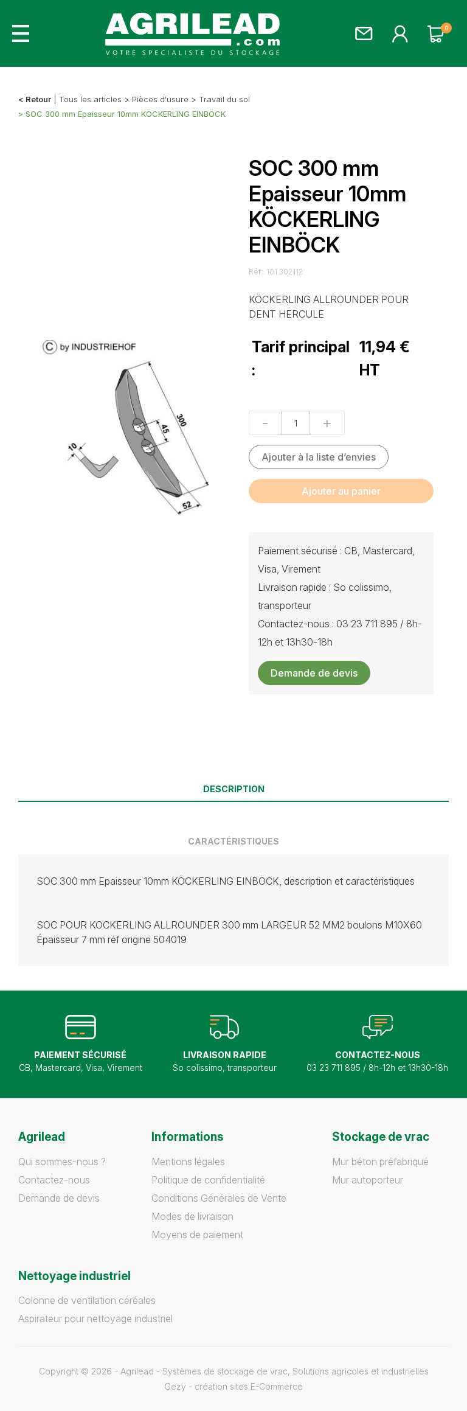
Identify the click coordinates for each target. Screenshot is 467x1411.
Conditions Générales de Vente (218, 1198)
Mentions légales (188, 1161)
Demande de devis (314, 673)
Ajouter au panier (341, 491)
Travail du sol (224, 99)
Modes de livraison (192, 1216)
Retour (38, 99)
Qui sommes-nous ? (62, 1161)
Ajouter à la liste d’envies (318, 457)
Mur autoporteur (367, 1180)
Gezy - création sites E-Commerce (233, 1386)
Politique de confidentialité (208, 1180)
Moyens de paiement (197, 1234)
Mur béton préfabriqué (380, 1161)
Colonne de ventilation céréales (87, 1300)
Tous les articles (90, 99)
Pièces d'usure (160, 99)
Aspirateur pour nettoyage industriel (95, 1318)
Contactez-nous (54, 1180)
